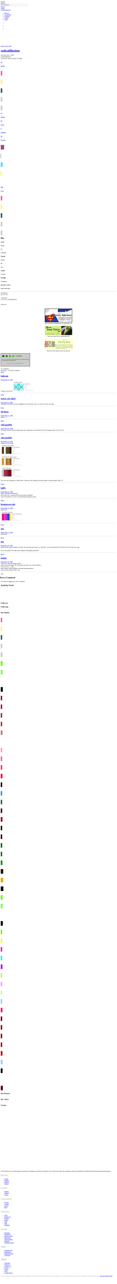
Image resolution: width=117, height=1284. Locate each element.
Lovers (6, 1206)
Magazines (7, 1238)
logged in (11, 581)
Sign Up (3, 3)
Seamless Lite (8, 1250)
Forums (6, 1202)
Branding (7, 1233)
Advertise (7, 1263)
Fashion (6, 1218)
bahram (4, 376)
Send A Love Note (6, 46)
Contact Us (7, 1266)
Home (6, 1220)
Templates (3, 132)
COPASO (7, 1255)
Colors (2, 125)
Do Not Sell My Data (106, 1276)
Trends (6, 18)
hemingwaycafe (8, 504)
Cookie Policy (8, 1273)
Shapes (6, 1184)
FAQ (5, 1271)
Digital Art (7, 1217)
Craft (5, 1215)
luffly (3, 488)
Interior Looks (8, 1236)
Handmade (7, 1234)
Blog (5, 1207)
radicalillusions (10, 50)
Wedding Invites (9, 1242)
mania (4, 558)
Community (7, 15)
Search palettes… (6, 5)
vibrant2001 (6, 425)
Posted (7, 380)
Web (5, 1223)
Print (5, 1222)
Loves (2, 191)
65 (1, 62)
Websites (7, 1241)
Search (3, 6)
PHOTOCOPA (8, 1253)
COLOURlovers (5, 10)
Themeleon (7, 1252)
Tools (6, 19)
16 (1, 136)
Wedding (7, 1225)
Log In (3, 1)
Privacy (6, 1268)
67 (1, 121)
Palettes (3, 66)
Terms (6, 1269)
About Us (7, 1264)
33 (1, 113)
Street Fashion (8, 1239)
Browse (6, 13)
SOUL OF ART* (8, 398)
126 (2, 187)
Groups (6, 1204)
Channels (7, 16)
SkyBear (5, 412)
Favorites (3, 140)
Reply (2, 372)
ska (2, 528)
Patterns (3, 117)
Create (2, 8)
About (3, 1259)
